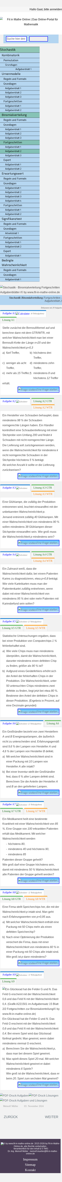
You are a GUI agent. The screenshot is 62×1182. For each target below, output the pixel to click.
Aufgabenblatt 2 (13, 92)
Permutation (10, 60)
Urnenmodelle (11, 73)
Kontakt (30, 1170)
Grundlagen (9, 84)
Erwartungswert (13, 173)
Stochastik (8, 49)
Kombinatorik (10, 55)
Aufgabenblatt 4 (13, 200)
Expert (7, 160)
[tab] (23, 313)
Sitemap (30, 1164)
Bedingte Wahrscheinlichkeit (14, 262)
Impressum (30, 1159)
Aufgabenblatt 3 (13, 96)
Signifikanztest (12, 218)
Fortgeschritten (12, 101)
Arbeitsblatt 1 (12, 233)
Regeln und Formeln (14, 79)
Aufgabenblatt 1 (13, 88)
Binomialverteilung (14, 114)
